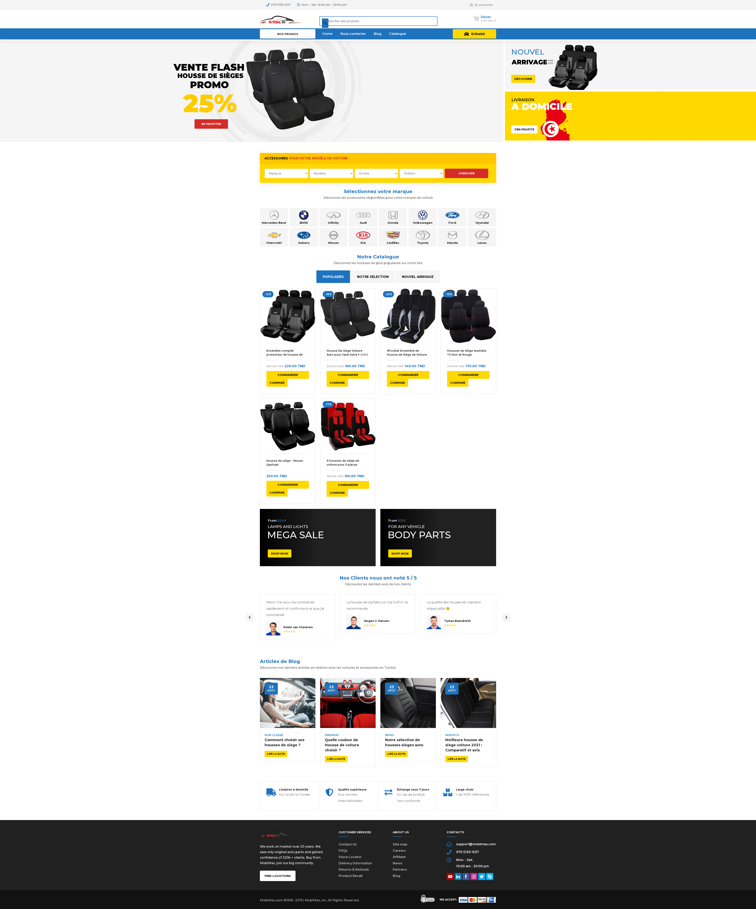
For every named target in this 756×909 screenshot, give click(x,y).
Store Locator (350, 857)
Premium (332, 735)
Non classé (274, 735)
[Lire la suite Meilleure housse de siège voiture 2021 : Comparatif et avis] (468, 703)
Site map (400, 844)
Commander (288, 375)
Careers (399, 851)
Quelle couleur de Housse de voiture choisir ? (342, 745)
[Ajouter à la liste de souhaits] (309, 297)
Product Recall (350, 876)
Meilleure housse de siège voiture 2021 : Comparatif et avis (464, 745)
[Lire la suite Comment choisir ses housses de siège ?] (287, 703)
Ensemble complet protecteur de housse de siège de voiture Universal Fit (287, 354)
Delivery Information (355, 863)
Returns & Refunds (354, 869)
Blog (396, 876)
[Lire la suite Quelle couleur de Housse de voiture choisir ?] (348, 703)
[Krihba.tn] (281, 18)
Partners (400, 869)
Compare (277, 383)
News (389, 735)
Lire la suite (276, 753)
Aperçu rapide (287, 316)
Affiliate (399, 857)
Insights (452, 735)
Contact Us (348, 844)
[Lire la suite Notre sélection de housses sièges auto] (408, 703)
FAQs (343, 851)
